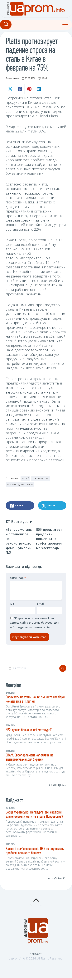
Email (41, 603)
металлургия (41, 478)
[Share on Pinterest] (29, 89)
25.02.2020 (30, 78)
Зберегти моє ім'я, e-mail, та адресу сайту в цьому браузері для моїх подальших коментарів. (34, 622)
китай (25, 478)
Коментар (18, 578)
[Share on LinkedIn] (38, 89)
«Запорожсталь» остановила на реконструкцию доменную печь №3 (19, 541)
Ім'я (12, 603)
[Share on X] (10, 89)
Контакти (36, 954)
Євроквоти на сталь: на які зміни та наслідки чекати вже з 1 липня (35, 699)
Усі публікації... (57, 878)
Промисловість (12, 78)
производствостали (20, 484)
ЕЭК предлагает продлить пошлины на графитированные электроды (49, 538)
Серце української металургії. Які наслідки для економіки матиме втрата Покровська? (34, 814)
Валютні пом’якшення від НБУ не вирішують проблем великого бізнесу (35, 851)
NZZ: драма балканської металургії (28, 730)
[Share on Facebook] (19, 89)
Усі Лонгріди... (57, 785)
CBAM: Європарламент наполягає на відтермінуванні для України (29, 757)
